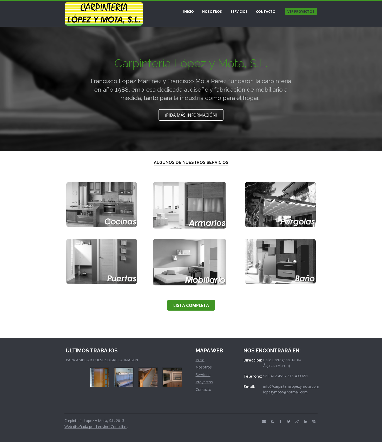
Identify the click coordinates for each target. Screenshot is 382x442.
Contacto (203, 389)
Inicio (200, 359)
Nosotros (204, 367)
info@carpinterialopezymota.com (291, 386)
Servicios (203, 374)
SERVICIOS (239, 11)
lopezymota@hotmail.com (285, 392)
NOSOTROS (212, 11)
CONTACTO (265, 11)
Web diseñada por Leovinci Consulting (96, 426)
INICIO (188, 11)
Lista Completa (191, 305)
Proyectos (204, 381)
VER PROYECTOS (300, 11)
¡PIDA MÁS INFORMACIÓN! (191, 115)
